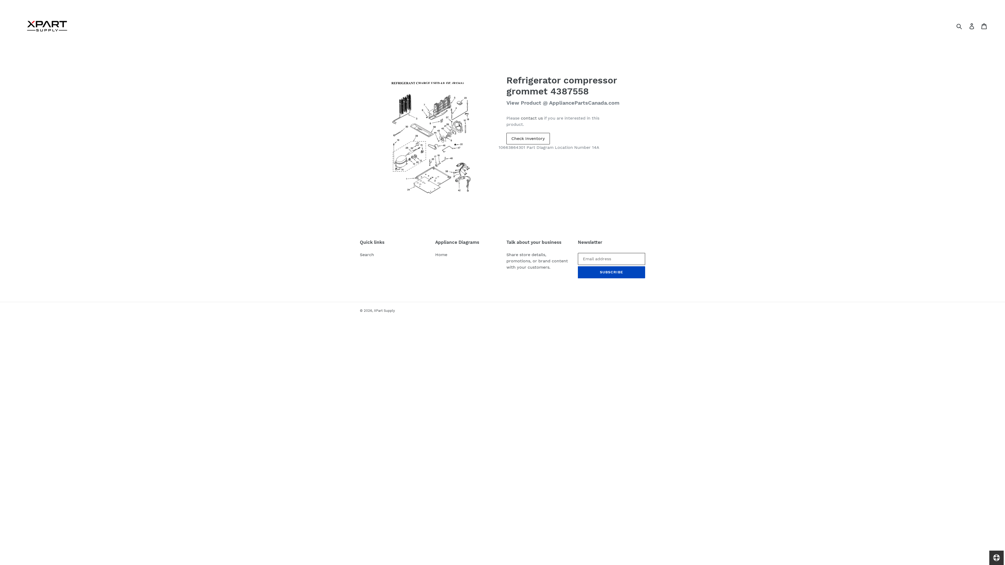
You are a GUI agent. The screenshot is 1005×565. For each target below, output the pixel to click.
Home (441, 254)
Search (367, 254)
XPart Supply (384, 311)
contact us (532, 118)
